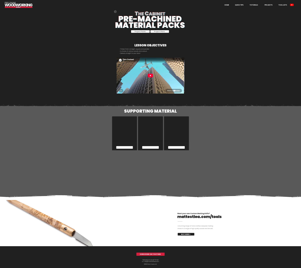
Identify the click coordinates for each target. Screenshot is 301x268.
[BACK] (115, 11)
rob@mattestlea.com (151, 261)
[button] (251, 5)
